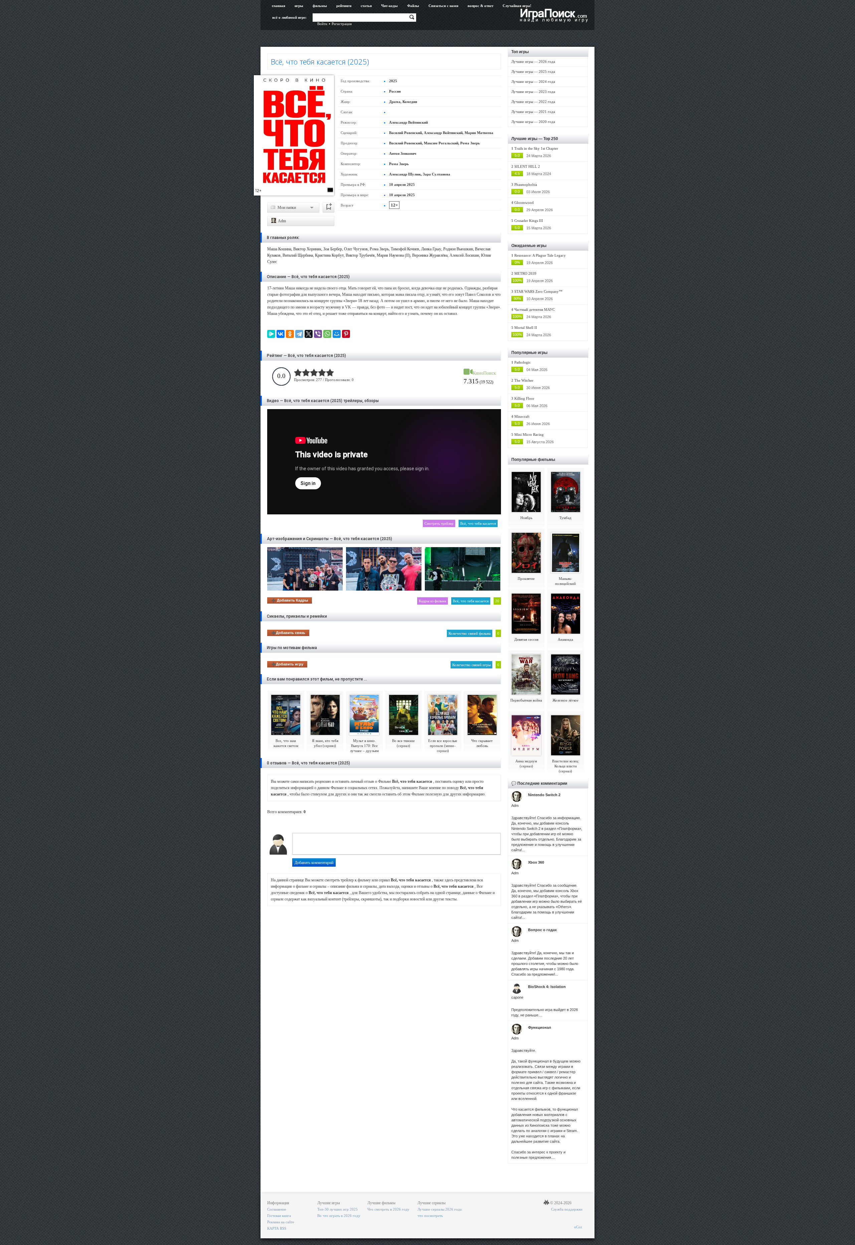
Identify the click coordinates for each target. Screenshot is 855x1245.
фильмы (320, 6)
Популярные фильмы (533, 459)
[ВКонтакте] (281, 334)
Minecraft (521, 416)
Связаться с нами (443, 6)
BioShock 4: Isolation (547, 987)
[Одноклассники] (290, 334)
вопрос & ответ (480, 6)
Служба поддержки (566, 1209)
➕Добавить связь (288, 633)
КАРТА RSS (276, 1228)
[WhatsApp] (327, 334)
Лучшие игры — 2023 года (533, 92)
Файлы (413, 6)
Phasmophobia (525, 184)
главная (278, 6)
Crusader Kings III (528, 221)
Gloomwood (524, 203)
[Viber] (318, 334)
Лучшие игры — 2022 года (533, 102)
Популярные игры (529, 352)
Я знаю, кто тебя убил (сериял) (325, 743)
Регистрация (342, 24)
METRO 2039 (525, 273)
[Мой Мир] (337, 334)
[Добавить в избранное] (328, 208)
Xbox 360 (536, 862)
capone (517, 997)
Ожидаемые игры (528, 245)
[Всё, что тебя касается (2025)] (294, 135)
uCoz (578, 1227)
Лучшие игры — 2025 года (533, 72)
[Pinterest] (346, 334)
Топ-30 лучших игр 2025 (337, 1209)
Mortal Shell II (525, 328)
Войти (322, 24)
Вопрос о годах (542, 930)
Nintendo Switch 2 (544, 795)
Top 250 (550, 138)
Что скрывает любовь (482, 743)
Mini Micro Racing (529, 434)
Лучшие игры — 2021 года (533, 112)
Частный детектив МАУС (534, 309)
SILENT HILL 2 (527, 166)
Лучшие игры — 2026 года (533, 61)
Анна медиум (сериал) (526, 763)
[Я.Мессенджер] (271, 334)
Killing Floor (524, 398)
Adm (281, 221)
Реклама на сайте (280, 1222)
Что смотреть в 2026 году (388, 1209)
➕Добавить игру (287, 664)
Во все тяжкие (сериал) (403, 743)
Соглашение (276, 1209)
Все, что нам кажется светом (286, 743)
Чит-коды (389, 6)
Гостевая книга (279, 1216)
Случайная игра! (517, 6)
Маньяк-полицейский (565, 581)
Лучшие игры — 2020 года (533, 122)
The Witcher (523, 380)
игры (299, 6)
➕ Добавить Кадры (289, 600)
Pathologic (522, 362)
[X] (309, 334)
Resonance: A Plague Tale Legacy (540, 255)
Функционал (539, 1027)
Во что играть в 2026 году (338, 1216)
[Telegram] (299, 334)
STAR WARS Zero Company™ (538, 291)
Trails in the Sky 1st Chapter (536, 148)
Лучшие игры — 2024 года (533, 82)
